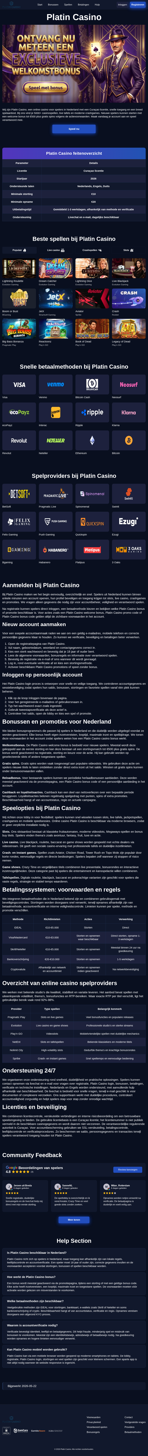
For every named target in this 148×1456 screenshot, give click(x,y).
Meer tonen (74, 1220)
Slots (126, 250)
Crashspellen (90, 250)
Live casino (53, 250)
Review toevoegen (127, 1169)
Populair (17, 250)
